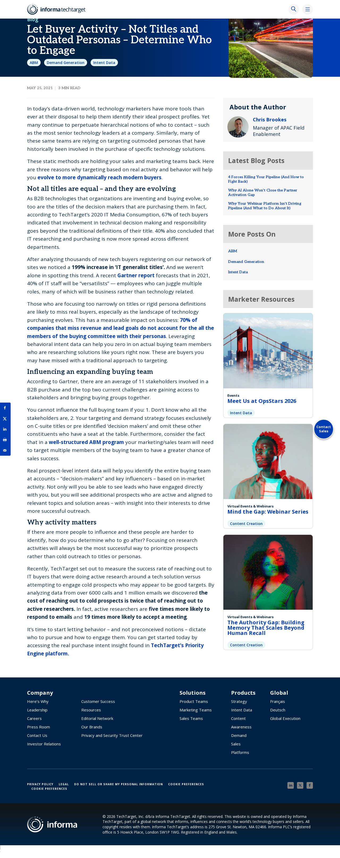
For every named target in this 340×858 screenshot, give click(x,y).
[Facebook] (310, 785)
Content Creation (246, 523)
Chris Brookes (269, 119)
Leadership (37, 709)
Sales (236, 743)
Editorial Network (97, 718)
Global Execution (285, 718)
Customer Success (98, 701)
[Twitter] (300, 785)
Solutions (193, 692)
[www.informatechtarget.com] (59, 9)
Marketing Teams (196, 709)
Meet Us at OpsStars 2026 (261, 400)
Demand (238, 735)
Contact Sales (323, 429)
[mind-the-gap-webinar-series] (268, 460)
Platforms (240, 752)
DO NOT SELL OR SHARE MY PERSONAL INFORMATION (118, 784)
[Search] (293, 9)
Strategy (239, 701)
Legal (64, 784)
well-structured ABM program (86, 442)
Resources (91, 709)
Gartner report (136, 275)
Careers (34, 718)
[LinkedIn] (290, 785)
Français (277, 701)
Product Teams (194, 701)
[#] (5, 439)
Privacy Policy (40, 784)
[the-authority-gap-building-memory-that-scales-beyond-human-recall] (268, 571)
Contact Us (37, 735)
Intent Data (104, 62)
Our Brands (91, 726)
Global (279, 692)
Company (40, 692)
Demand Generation (65, 62)
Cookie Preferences (186, 784)
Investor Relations (44, 743)
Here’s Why (38, 701)
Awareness (241, 726)
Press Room (38, 726)
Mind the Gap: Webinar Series (267, 511)
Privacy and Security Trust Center (112, 735)
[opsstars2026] (268, 350)
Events (233, 395)
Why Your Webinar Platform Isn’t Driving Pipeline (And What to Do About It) (264, 205)
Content (238, 718)
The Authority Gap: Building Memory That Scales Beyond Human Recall (265, 628)
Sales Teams (191, 718)
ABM (34, 62)
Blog (32, 19)
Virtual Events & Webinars (250, 506)
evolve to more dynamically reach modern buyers (99, 177)
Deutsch (277, 709)
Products (243, 692)
